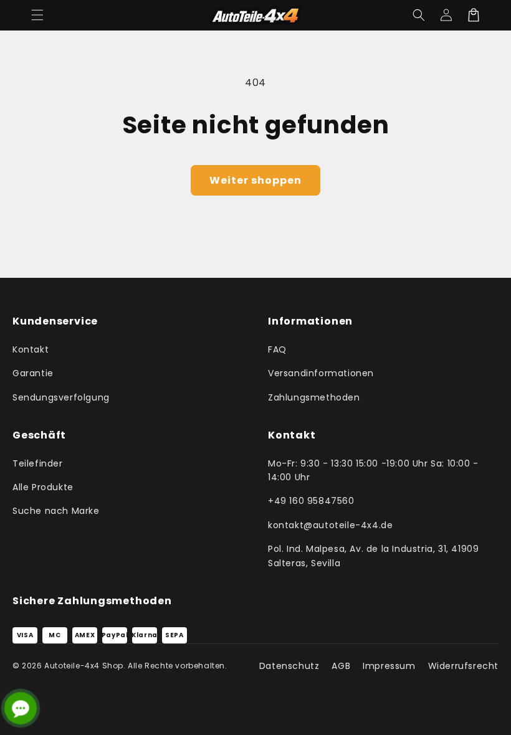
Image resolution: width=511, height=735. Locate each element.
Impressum (389, 666)
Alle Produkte (43, 487)
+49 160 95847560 (311, 501)
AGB (341, 666)
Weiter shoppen (255, 180)
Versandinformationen (321, 373)
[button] (37, 15)
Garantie (33, 373)
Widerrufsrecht (463, 666)
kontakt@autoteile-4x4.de (330, 525)
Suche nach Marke (56, 511)
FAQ (277, 349)
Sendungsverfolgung (61, 397)
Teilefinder (37, 463)
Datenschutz (289, 666)
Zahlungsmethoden (314, 397)
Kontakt (30, 349)
